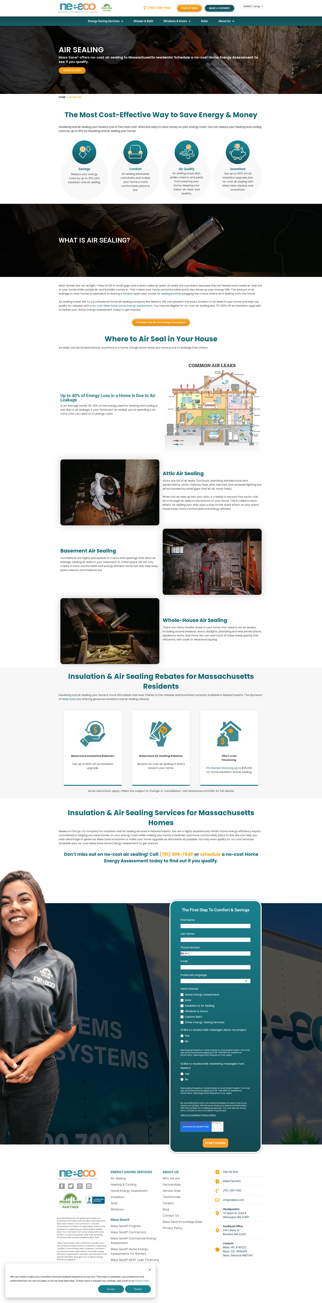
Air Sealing (118, 1178)
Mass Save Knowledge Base (182, 1221)
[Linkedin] (89, 1186)
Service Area (171, 1190)
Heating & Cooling (123, 1184)
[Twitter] (71, 1186)
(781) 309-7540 (159, 8)
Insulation (117, 1197)
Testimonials (171, 1197)
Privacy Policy (142, 1280)
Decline (138, 1289)
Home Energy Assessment (129, 1190)
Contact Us (171, 1215)
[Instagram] (80, 1186)
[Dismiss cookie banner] (150, 1270)
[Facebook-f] (62, 1186)
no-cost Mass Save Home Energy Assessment (122, 306)
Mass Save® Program (126, 1226)
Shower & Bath (143, 21)
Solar (204, 21)
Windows (117, 1209)
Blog (166, 1209)
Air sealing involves (169, 294)
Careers (168, 1203)
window (128, 294)
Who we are (171, 1178)
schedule (211, 854)
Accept (111, 1289)
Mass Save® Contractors (128, 1232)
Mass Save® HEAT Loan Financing (135, 1260)
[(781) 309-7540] (145, 8)
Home (62, 97)
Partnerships (172, 1184)
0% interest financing (220, 768)
